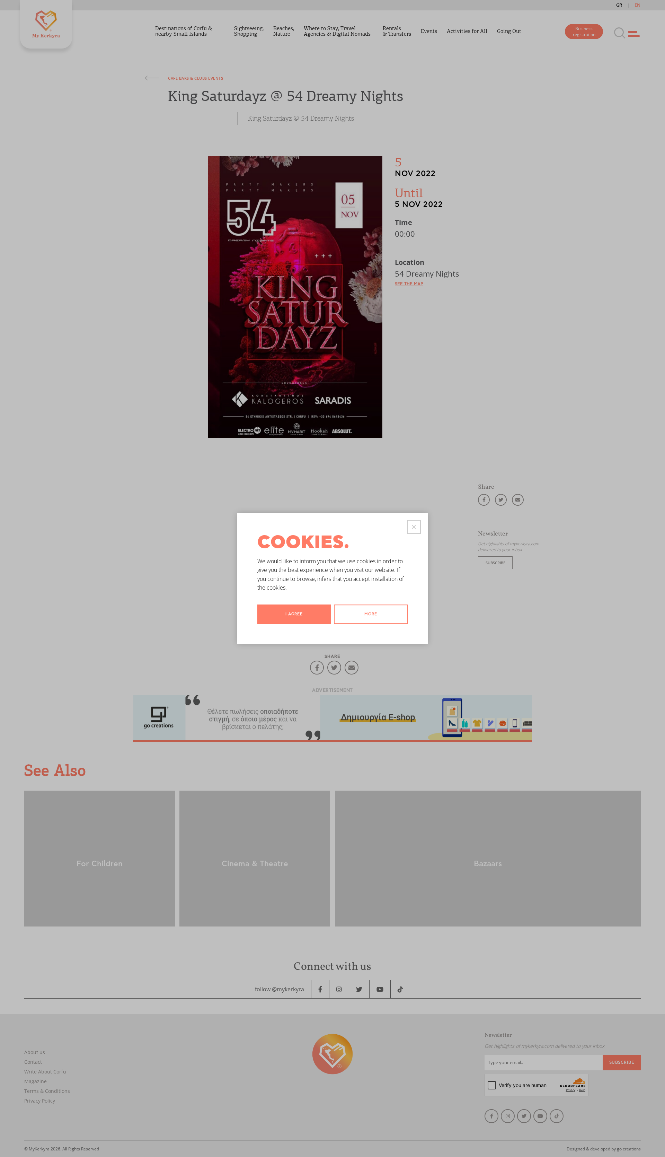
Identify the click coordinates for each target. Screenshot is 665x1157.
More (370, 614)
